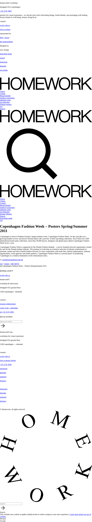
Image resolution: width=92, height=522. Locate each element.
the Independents (6, 42)
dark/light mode (6, 54)
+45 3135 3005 (6, 11)
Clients (2, 94)
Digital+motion (6, 104)
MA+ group (4, 38)
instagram (3, 62)
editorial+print (5, 100)
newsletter (4, 70)
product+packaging (7, 98)
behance (3, 381)
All (1, 107)
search (2, 58)
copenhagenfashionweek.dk (12, 260)
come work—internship (9, 308)
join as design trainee (8, 360)
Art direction (5, 102)
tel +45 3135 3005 (7, 312)
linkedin (3, 66)
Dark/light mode (6, 218)
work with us (5, 25)
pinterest (3, 377)
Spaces (2, 109)
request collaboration (8, 304)
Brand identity (5, 96)
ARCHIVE (14, 264)
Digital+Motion (6, 214)
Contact (3, 203)
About (2, 91)
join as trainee (5, 29)
